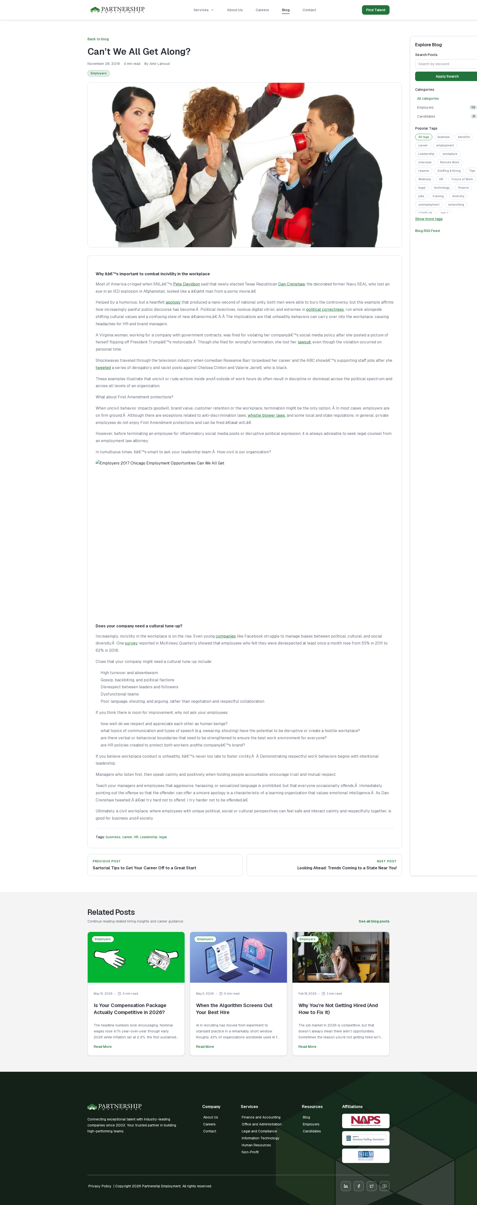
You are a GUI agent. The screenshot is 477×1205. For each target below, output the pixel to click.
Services (201, 10)
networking (456, 205)
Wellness (424, 179)
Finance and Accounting (261, 1117)
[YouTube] (385, 1186)
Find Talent (375, 10)
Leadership (149, 837)
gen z (444, 213)
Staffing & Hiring (449, 171)
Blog (286, 10)
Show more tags (429, 219)
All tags (423, 137)
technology (442, 188)
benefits (464, 137)
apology (173, 302)
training (438, 196)
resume (423, 171)
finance (463, 188)
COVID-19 (425, 213)
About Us (235, 10)
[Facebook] (359, 1186)
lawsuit (304, 342)
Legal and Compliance (259, 1131)
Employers (99, 73)
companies (226, 636)
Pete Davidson (186, 284)
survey (131, 643)
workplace (450, 154)
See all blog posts (374, 921)
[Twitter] (372, 1186)
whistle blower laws (266, 415)
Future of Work (462, 179)
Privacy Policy (100, 1186)
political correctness (325, 309)
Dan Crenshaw (291, 284)
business (113, 837)
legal (163, 837)
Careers (262, 10)
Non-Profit (250, 1152)
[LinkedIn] (346, 1186)
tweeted (103, 367)
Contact (309, 10)
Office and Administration (262, 1124)
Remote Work (449, 162)
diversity (458, 196)
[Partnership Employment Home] (117, 10)
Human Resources (256, 1145)
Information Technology (260, 1138)
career (127, 837)
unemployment (428, 205)
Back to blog (98, 39)
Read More (103, 1046)
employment (445, 145)
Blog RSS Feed (427, 231)
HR (136, 837)
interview (425, 162)
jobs (421, 196)
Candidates (312, 1131)
